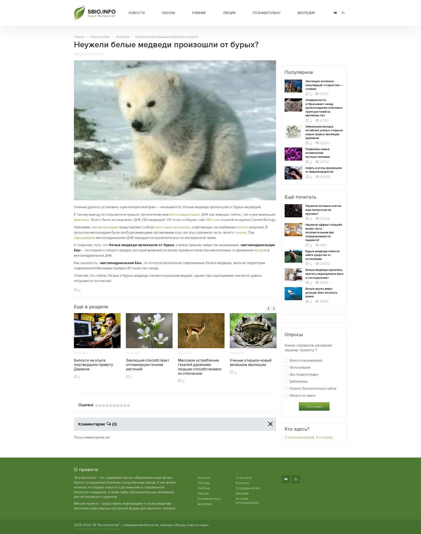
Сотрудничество (248, 488)
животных (81, 220)
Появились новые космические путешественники (317, 153)
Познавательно (266, 13)
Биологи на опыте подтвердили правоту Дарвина (93, 364)
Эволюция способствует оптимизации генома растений (147, 364)
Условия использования (247, 501)
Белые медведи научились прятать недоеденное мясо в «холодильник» (324, 273)
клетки (242, 227)
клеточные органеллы (172, 227)
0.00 (101, 54)
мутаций (260, 250)
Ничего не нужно (303, 395)
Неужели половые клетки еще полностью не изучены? (323, 209)
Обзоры (168, 13)
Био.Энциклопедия (304, 374)
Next (274, 308)
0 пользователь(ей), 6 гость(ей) (308, 437)
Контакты (242, 483)
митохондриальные (185, 214)
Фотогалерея (300, 367)
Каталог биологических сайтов (313, 388)
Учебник (199, 13)
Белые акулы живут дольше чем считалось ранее (321, 292)
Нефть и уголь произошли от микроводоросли (323, 170)
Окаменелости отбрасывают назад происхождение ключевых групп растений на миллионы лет (324, 107)
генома (240, 232)
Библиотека (298, 381)
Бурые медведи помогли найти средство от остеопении (322, 255)
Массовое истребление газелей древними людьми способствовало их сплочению (199, 367)
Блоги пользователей (306, 360)
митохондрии (108, 227)
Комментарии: (97, 424)
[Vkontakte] (335, 13)
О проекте (244, 478)
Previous (268, 308)
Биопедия (306, 13)
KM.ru (210, 220)
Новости (137, 13)
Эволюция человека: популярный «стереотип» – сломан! (324, 85)
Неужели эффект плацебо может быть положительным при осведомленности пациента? (323, 232)
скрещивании (84, 238)
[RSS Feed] (343, 13)
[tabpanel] (97, 345)
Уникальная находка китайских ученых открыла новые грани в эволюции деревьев (324, 132)
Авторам (242, 493)
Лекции (229, 13)
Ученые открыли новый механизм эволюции (250, 362)
